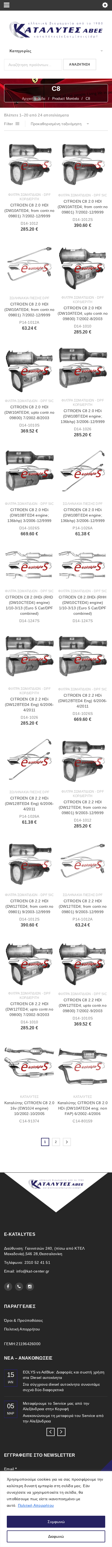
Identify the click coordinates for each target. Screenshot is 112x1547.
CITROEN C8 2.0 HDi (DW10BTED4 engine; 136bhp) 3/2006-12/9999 (83, 416)
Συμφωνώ (56, 1522)
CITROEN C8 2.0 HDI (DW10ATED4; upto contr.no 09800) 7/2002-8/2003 (83, 313)
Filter (8, 124)
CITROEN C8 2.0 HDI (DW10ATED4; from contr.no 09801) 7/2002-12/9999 (29, 210)
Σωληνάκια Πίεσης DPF (29, 298)
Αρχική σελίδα (33, 99)
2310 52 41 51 (37, 1262)
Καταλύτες (29, 1097)
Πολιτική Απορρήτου (36, 1505)
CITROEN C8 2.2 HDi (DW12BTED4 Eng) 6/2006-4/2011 (29, 704)
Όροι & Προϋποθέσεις (23, 1320)
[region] (56, 1509)
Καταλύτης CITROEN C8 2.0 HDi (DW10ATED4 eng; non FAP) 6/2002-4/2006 (83, 1108)
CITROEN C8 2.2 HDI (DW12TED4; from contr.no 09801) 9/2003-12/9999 (83, 807)
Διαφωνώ (56, 1536)
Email (10, 1469)
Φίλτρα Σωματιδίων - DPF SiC (82, 195)
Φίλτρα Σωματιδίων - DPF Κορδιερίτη (29, 197)
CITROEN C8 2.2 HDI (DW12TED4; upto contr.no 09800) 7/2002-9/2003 (29, 1009)
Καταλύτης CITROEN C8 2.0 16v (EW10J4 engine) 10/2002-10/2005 (29, 1108)
